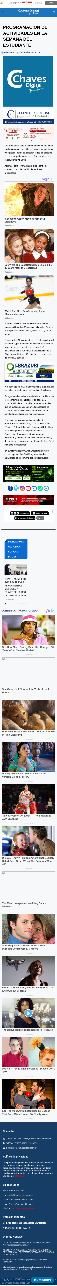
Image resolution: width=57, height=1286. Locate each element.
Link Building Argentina (23, 1208)
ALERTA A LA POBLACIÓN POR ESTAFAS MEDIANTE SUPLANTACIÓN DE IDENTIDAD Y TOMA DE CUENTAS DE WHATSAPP (28, 1252)
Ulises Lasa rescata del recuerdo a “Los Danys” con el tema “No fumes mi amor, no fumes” (27, 1243)
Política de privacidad (15, 1156)
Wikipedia (19, 1176)
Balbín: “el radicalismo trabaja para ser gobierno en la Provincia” (25, 1260)
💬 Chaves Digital (42, 1280)
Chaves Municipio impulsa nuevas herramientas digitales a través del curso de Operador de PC (27, 1268)
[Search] (54, 12)
